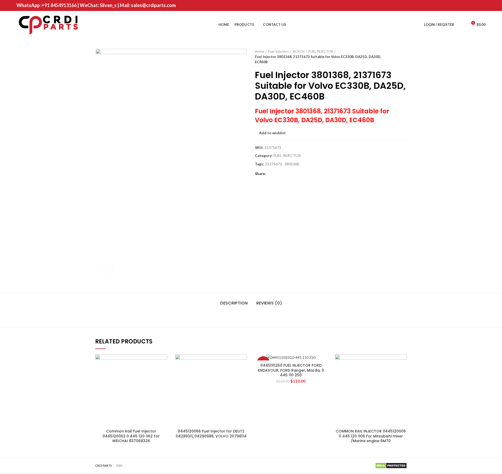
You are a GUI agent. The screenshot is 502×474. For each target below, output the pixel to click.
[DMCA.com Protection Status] (391, 465)
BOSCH (298, 51)
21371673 (273, 164)
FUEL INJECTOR (321, 51)
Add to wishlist (272, 133)
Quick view (163, 363)
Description (234, 303)
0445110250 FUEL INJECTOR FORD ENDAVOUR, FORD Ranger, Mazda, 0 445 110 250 (291, 370)
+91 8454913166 (59, 5)
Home (259, 51)
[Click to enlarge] (105, 271)
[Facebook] (456, 5)
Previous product (393, 56)
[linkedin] (291, 173)
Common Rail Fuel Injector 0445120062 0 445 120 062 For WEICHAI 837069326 (131, 436)
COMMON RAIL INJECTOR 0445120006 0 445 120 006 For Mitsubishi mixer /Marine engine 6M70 (371, 436)
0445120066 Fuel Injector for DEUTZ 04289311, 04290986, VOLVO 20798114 (211, 433)
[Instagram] (469, 5)
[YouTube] (475, 5)
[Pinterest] (482, 5)
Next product (404, 56)
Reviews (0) (269, 303)
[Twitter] (462, 5)
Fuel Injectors (278, 51)
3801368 (291, 164)
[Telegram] (297, 173)
